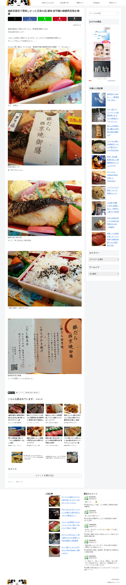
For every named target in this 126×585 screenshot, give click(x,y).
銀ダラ (37, 392)
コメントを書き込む (44, 475)
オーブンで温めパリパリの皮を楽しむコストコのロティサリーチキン (70, 500)
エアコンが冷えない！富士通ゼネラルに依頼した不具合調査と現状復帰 (70, 538)
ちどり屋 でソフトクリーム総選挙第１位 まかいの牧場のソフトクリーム (113, 116)
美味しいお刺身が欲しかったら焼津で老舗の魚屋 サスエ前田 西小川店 (113, 240)
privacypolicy (115, 579)
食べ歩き (12, 392)
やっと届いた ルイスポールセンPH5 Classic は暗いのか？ (70, 550)
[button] (75, 19)
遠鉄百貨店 (30, 392)
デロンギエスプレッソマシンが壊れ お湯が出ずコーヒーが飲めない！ (70, 513)
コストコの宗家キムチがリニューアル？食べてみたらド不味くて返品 (70, 525)
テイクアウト (21, 392)
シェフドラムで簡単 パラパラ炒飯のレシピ (113, 190)
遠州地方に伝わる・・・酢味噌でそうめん (113, 97)
